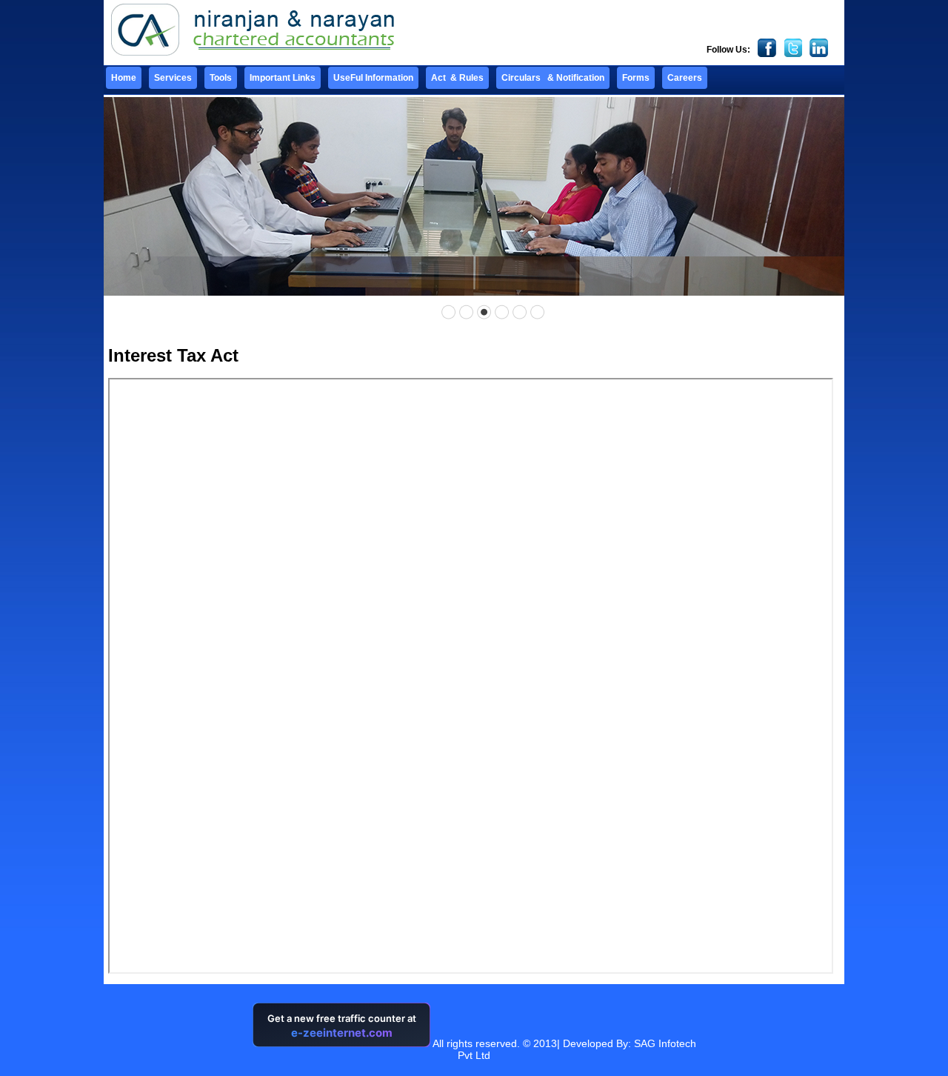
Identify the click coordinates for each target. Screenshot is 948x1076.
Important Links (283, 78)
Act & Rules (457, 78)
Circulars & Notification (552, 78)
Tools (221, 78)
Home (123, 78)
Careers (684, 78)
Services (173, 78)
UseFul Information (373, 78)
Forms (636, 78)
